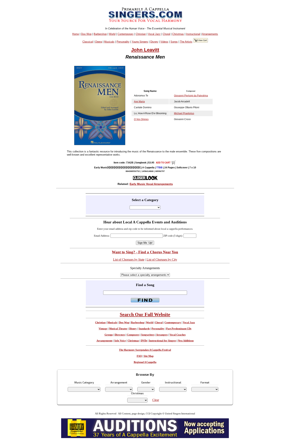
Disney (154, 41)
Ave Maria (139, 101)
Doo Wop (86, 34)
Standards (144, 328)
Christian (141, 34)
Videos (164, 41)
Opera (98, 41)
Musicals (109, 41)
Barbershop (100, 34)
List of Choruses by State (128, 259)
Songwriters (147, 334)
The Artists (186, 41)
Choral (166, 34)
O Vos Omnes (141, 119)
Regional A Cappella (145, 362)
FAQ (139, 356)
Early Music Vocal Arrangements (151, 184)
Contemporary (126, 34)
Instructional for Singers (162, 340)
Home (75, 34)
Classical (87, 41)
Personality (123, 41)
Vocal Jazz (154, 34)
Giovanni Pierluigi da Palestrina (191, 95)
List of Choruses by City (162, 259)
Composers (133, 334)
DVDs (144, 340)
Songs (174, 41)
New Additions (186, 340)
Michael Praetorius (184, 113)
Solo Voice (120, 340)
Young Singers (140, 41)
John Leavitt (145, 49)
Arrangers (162, 334)
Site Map (148, 356)
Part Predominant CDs (178, 328)
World (112, 34)
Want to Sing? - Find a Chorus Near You (145, 252)
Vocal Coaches (177, 334)
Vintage (103, 328)
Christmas (178, 34)
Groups (109, 334)
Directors (120, 334)
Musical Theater (118, 328)
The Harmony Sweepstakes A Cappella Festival (145, 350)
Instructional (193, 34)
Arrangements (210, 34)
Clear (155, 400)
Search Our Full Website (145, 314)
